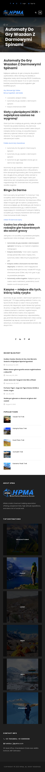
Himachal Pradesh (22, 539)
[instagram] (16, 3)
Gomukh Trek (18, 452)
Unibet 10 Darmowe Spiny (13, 220)
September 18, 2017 (12, 383)
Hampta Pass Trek (20, 428)
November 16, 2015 (12, 365)
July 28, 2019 (10, 394)
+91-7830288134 (11, 739)
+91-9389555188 (24, 739)
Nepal (22, 641)
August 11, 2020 (11, 404)
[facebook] (10, 3)
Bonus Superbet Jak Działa (13, 93)
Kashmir (22, 573)
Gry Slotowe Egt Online (12, 90)
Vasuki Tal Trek (18, 417)
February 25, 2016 (11, 375)
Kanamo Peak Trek (20, 463)
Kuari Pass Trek (18, 440)
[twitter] (13, 3)
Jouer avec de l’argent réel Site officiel (20, 380)
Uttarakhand (22, 708)
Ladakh (22, 607)
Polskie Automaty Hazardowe (14, 143)
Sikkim (22, 674)
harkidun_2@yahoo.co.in (14, 743)
